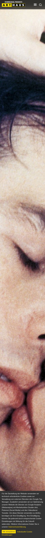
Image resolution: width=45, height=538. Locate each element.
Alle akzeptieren (8, 532)
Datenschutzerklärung (17, 527)
